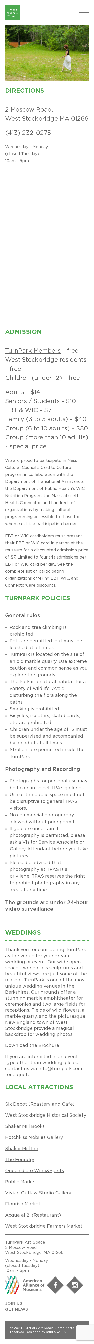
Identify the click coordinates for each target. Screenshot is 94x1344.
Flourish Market (22, 1203)
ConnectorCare (20, 585)
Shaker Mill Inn (21, 1148)
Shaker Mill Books (25, 1126)
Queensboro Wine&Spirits (34, 1170)
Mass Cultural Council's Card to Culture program (41, 467)
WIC (65, 578)
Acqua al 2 (17, 1214)
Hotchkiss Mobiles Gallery (34, 1137)
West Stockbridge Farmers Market (43, 1226)
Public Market (20, 1181)
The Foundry (19, 1159)
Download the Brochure (32, 1045)
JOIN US (13, 1303)
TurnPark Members (33, 350)
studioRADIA (56, 1331)
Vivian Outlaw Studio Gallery (38, 1192)
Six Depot (16, 1104)
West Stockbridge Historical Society (45, 1115)
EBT (55, 578)
